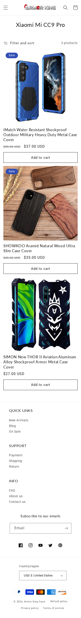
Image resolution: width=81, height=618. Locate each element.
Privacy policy (29, 608)
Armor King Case (34, 601)
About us (16, 496)
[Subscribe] (66, 528)
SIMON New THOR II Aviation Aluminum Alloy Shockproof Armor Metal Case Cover (39, 361)
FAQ (12, 490)
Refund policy (59, 601)
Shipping (15, 461)
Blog (12, 426)
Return (14, 466)
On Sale (14, 431)
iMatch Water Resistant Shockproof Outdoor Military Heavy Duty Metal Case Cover (40, 134)
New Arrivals (18, 420)
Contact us (17, 502)
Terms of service (53, 608)
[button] (6, 8)
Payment (15, 455)
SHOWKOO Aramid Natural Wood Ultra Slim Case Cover (39, 248)
